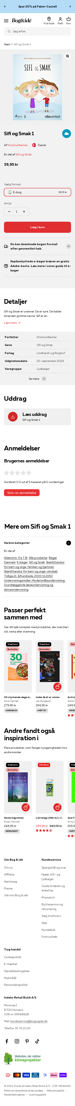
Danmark (10, 562)
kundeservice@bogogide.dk (28, 1021)
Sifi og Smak (24, 154)
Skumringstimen (14, 817)
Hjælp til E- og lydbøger (51, 877)
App (44, 923)
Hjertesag (10, 881)
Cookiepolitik (12, 957)
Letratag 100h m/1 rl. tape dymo (50, 817)
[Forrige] (4, 6)
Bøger (53, 558)
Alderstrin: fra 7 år (16, 558)
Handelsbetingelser (17, 971)
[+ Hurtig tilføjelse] (57, 686)
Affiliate (9, 874)
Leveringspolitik (37, 1094)
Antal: (8, 203)
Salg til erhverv (51, 916)
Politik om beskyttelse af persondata (23, 1090)
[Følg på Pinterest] (27, 1041)
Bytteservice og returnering (52, 907)
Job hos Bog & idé (16, 895)
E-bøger (22, 562)
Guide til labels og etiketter (53, 888)
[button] (44, 830)
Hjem (7, 44)
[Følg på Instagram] (17, 1041)
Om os (8, 867)
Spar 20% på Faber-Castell (37, 6)
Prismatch (48, 897)
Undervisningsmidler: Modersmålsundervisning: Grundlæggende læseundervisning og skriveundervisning (34, 585)
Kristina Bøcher (18, 145)
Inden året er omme (47, 697)
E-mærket (10, 964)
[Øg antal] (24, 212)
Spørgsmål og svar (54, 867)
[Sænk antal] (9, 212)
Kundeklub (48, 930)
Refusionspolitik (55, 1090)
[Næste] (70, 6)
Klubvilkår (10, 978)
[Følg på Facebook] (6, 1041)
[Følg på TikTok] (37, 1041)
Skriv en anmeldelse (21, 493)
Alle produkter (38, 558)
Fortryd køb (49, 936)
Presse (8, 888)
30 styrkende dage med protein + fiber (18, 697)
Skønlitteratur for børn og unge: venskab (31, 571)
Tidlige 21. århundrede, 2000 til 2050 (28, 576)
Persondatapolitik (16, 985)
